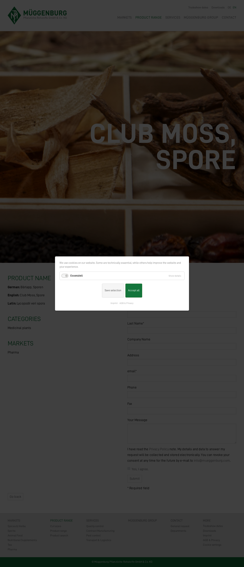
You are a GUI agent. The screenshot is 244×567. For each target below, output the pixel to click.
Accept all (134, 290)
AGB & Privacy (126, 303)
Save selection (113, 290)
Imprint (114, 303)
